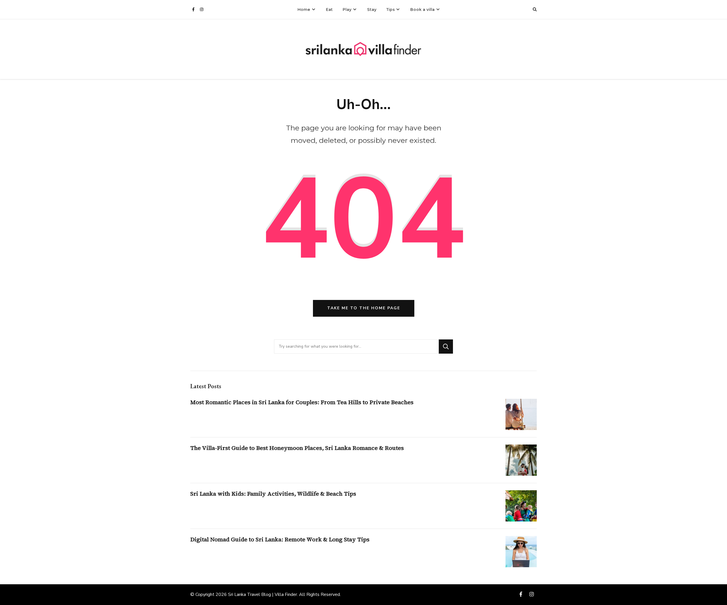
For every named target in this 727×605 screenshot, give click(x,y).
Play (347, 9)
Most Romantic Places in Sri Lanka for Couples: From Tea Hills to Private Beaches (301, 402)
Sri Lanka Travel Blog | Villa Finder (262, 594)
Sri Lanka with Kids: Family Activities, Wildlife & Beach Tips (273, 494)
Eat (329, 9)
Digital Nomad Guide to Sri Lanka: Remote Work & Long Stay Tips (279, 539)
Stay (372, 9)
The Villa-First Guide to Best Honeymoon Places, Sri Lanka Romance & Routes (297, 448)
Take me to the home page (363, 308)
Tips (391, 9)
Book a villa (422, 9)
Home (304, 9)
